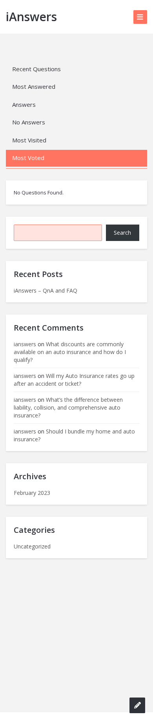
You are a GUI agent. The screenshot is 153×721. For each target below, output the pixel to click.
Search (122, 232)
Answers (24, 104)
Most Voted (28, 158)
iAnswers (31, 17)
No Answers (28, 122)
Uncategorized (32, 546)
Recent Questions (36, 69)
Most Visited (29, 140)
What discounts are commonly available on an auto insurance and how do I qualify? (70, 351)
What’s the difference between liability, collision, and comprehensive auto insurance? (68, 407)
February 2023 (32, 492)
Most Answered (33, 86)
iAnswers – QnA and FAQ (45, 290)
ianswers (25, 344)
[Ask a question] (137, 705)
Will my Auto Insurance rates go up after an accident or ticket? (74, 379)
